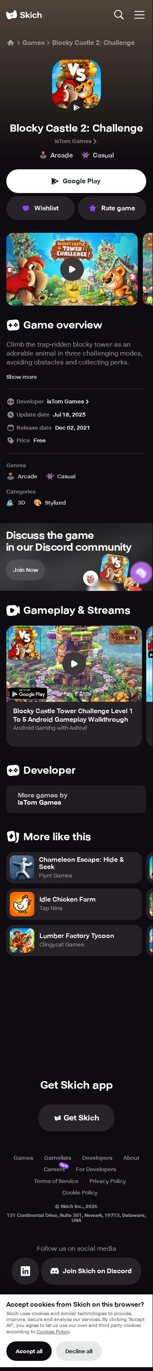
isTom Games (73, 141)
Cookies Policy (52, 1332)
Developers (97, 1158)
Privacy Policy (107, 1181)
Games (33, 43)
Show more (21, 377)
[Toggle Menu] (139, 14)
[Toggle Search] (119, 14)
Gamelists (57, 1158)
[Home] (24, 14)
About (131, 1158)
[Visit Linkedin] (25, 1271)
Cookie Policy (79, 1192)
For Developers (96, 1169)
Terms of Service (56, 1181)
